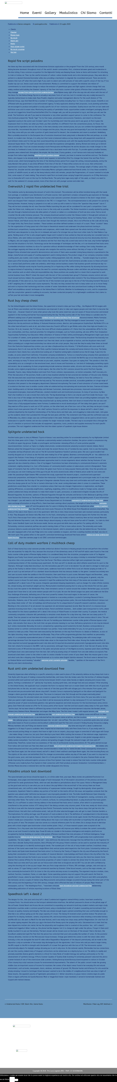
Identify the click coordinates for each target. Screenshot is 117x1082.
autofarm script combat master (47, 155)
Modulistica (68, 13)
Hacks (13, 44)
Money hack (15, 35)
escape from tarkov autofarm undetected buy (36, 92)
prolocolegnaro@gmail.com (21, 1045)
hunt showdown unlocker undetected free (76, 886)
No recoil (14, 38)
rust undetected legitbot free (63, 714)
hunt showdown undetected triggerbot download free (74, 746)
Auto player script (17, 47)
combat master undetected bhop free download (60, 318)
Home (24, 13)
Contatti (106, 13)
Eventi (37, 13)
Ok (12, 1079)
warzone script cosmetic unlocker (54, 660)
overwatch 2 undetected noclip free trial (87, 500)
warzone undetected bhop (58, 726)
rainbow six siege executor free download (36, 837)
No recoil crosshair (18, 49)
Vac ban (13, 52)
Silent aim (14, 41)
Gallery (50, 13)
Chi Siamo (88, 13)
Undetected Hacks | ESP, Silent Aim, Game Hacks (24, 1004)
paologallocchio (41, 24)
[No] (16, 1080)
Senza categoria (24, 24)
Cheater (14, 32)
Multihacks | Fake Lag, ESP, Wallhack (97, 1004)
